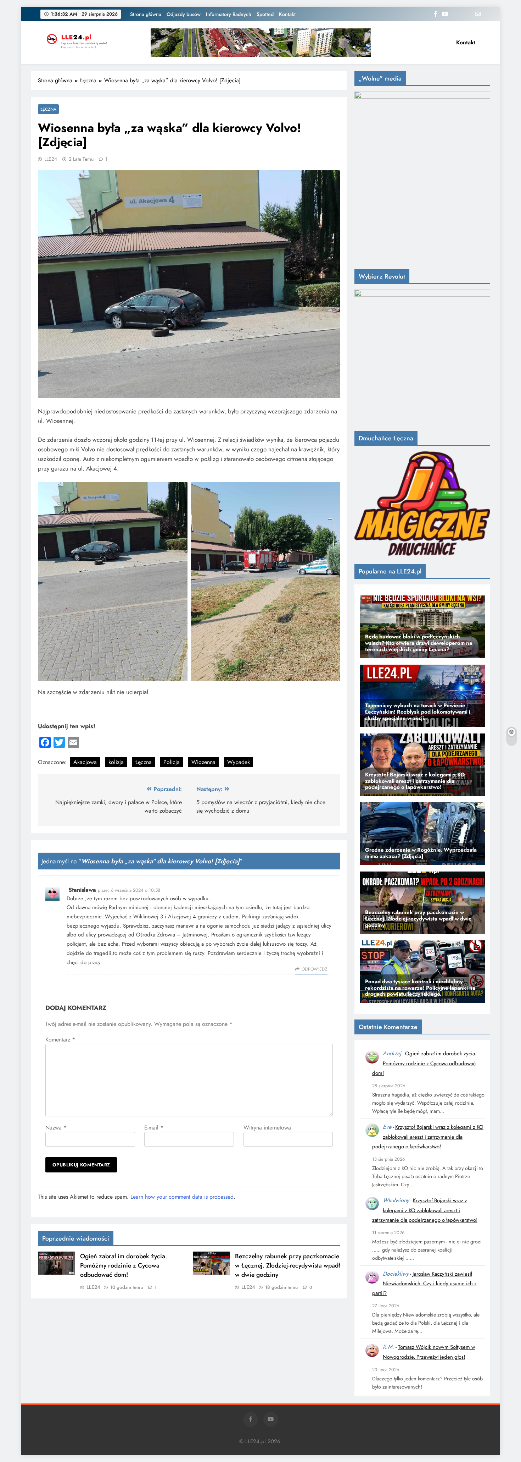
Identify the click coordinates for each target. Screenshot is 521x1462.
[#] (261, 42)
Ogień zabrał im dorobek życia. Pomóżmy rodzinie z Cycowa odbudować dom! (123, 1265)
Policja (171, 762)
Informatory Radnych (228, 14)
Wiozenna (203, 762)
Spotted (265, 14)
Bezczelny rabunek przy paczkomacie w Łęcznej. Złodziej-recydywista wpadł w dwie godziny (287, 1265)
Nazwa (56, 1127)
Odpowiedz (314, 969)
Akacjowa (85, 762)
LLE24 (50, 159)
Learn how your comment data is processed (182, 1197)
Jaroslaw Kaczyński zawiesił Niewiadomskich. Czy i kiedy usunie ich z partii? (424, 1283)
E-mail (153, 1127)
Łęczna (48, 109)
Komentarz (60, 1039)
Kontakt (287, 14)
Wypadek (238, 762)
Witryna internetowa (267, 1127)
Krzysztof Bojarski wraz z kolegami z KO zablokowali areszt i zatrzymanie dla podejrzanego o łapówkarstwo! (427, 1136)
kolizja (116, 762)
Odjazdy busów (184, 14)
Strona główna (145, 14)
